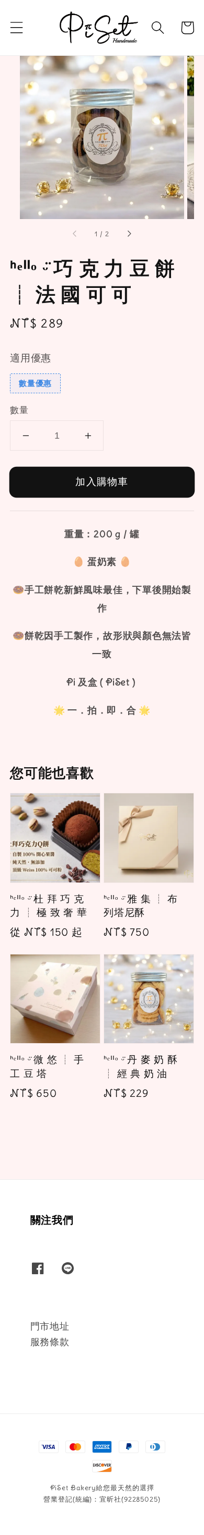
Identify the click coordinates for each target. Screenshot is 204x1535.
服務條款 (50, 1342)
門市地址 (50, 1326)
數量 (19, 410)
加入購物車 (101, 481)
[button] (16, 27)
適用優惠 (30, 358)
